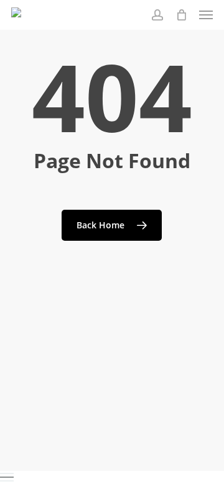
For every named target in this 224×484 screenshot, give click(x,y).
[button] (206, 15)
